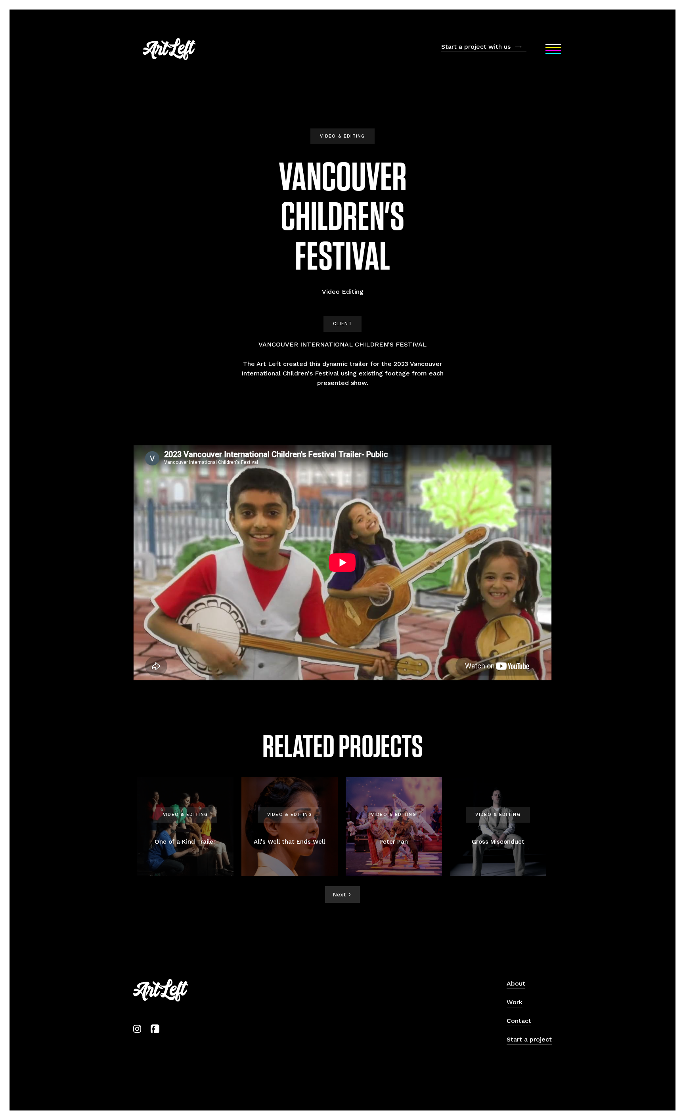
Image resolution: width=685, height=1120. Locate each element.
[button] (553, 49)
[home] (169, 49)
